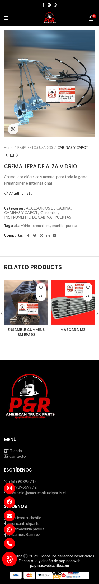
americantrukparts (23, 523)
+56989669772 (22, 487)
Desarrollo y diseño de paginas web (49, 560)
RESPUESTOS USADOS (35, 147)
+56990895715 (22, 481)
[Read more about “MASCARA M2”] (87, 296)
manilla (57, 226)
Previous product (6, 155)
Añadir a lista (20, 193)
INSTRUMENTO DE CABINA (28, 217)
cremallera (41, 226)
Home (8, 147)
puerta (71, 226)
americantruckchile (24, 517)
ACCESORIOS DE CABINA (48, 208)
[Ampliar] (13, 129)
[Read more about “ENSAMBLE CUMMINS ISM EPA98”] (41, 296)
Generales (49, 213)
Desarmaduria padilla (25, 528)
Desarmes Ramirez (23, 534)
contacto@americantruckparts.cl (37, 492)
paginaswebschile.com (49, 565)
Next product (17, 155)
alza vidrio (22, 226)
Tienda (16, 450)
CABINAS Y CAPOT (72, 147)
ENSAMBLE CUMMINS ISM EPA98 (26, 332)
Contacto (17, 456)
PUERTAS (63, 217)
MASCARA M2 (73, 329)
